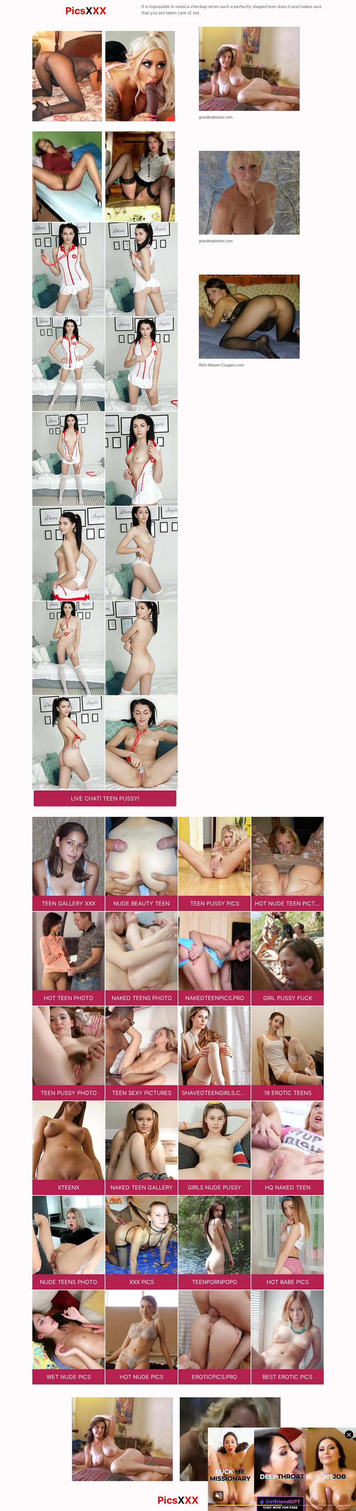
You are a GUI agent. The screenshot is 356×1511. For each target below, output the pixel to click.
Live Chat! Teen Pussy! (105, 798)
